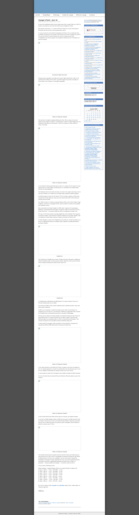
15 (91, 115)
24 (95, 117)
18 (97, 115)
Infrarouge (56, 15)
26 (99, 117)
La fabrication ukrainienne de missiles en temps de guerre (93, 160)
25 (97, 117)
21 (89, 117)
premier (55, 485)
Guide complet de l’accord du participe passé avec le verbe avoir (92, 168)
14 (89, 115)
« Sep (86, 120)
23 (93, 117)
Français (92, 30)
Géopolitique (46, 15)
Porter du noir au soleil (91, 166)
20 (87, 117)
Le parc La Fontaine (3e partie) (92, 145)
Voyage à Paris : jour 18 (47, 20)
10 (95, 113)
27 (87, 119)
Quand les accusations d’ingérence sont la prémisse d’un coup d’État (93, 152)
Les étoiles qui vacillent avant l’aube (93, 148)
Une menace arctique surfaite (92, 131)
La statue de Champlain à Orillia (93, 162)
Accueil (37, 15)
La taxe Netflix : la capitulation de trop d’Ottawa (93, 68)
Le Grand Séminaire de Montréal (93, 137)
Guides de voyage (67, 15)
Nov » (90, 120)
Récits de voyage (81, 15)
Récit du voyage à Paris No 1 (45, 502)
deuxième (62, 485)
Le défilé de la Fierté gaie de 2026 (93, 51)
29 (91, 119)
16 (93, 115)
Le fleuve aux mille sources (91, 155)
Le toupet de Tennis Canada (92, 133)
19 (99, 115)
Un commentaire (43, 501)
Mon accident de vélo (90, 127)
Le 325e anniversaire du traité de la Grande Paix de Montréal (92, 70)
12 (99, 113)
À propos (92, 15)
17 (95, 115)
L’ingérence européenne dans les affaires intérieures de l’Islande (91, 44)
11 (97, 113)
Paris (67, 502)
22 (91, 117)
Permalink (71, 502)
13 (87, 115)
